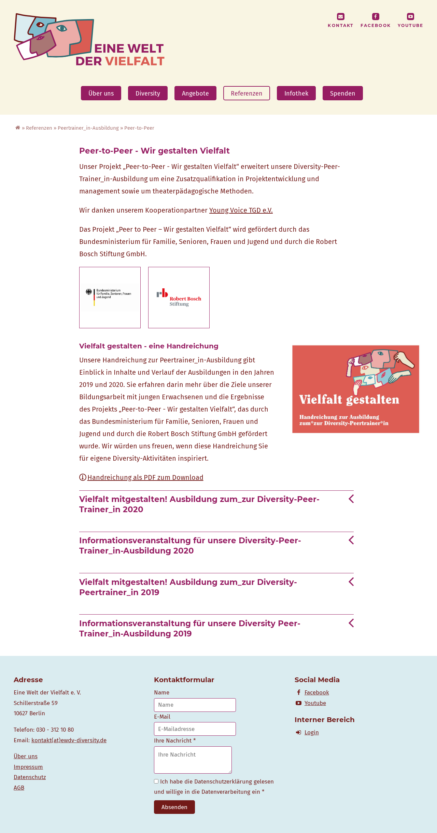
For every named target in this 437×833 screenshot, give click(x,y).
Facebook (376, 25)
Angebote (195, 93)
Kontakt (340, 25)
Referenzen (247, 93)
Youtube (410, 25)
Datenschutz (30, 777)
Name (161, 692)
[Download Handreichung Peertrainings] (355, 431)
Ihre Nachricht (175, 740)
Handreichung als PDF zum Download (145, 477)
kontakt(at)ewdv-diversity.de (69, 740)
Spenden (342, 93)
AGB (19, 787)
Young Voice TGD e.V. (241, 210)
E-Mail (162, 716)
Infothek (296, 93)
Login (312, 732)
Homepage (17, 128)
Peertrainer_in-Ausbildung (88, 128)
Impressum (28, 767)
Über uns (101, 93)
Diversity (148, 93)
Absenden (174, 807)
